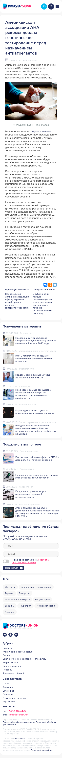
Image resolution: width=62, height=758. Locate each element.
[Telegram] (55, 285)
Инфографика (10, 662)
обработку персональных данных (30, 561)
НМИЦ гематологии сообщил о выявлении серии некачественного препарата (34, 358)
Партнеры (8, 694)
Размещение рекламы (14, 698)
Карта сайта (9, 701)
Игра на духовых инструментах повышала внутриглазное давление (34, 412)
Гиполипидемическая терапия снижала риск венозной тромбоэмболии (36, 476)
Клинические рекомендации (18, 652)
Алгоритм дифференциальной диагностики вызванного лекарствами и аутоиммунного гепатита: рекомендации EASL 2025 (37, 512)
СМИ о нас (8, 691)
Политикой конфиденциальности (18, 722)
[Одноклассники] (50, 285)
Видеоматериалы (12, 666)
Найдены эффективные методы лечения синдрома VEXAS (32, 376)
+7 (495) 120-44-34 (16, 711)
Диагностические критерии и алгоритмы (24, 659)
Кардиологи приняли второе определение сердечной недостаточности (30, 494)
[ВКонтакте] (45, 285)
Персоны (7, 670)
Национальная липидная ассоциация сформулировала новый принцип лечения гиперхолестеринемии (17, 301)
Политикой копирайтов (42, 750)
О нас (6, 683)
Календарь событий (13, 673)
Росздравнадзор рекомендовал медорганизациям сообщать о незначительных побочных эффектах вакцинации (35, 429)
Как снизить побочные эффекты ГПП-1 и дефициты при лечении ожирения (37, 458)
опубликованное (41, 131)
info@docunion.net (18, 714)
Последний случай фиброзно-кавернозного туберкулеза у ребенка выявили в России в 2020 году (35, 341)
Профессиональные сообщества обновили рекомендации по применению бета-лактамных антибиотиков (33, 394)
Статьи (6, 655)
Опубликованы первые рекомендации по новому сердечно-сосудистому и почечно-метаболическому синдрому (42, 304)
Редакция (8, 687)
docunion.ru (20, 738)
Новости (7, 648)
